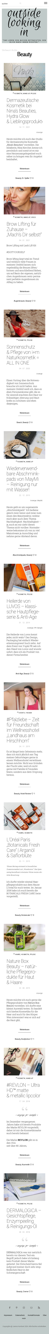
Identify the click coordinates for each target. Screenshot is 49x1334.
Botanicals (25, 915)
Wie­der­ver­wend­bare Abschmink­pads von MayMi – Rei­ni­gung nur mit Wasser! (23, 479)
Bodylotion (25, 1039)
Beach (19, 422)
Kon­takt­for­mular (34, 1315)
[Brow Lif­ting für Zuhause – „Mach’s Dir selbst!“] (24, 201)
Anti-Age (19, 674)
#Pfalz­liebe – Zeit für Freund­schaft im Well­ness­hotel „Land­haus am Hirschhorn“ (23, 730)
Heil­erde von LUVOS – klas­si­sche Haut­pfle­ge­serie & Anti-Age (23, 609)
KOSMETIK (18, 93)
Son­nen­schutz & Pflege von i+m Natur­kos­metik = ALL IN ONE (23, 355)
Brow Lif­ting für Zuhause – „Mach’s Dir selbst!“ (24, 229)
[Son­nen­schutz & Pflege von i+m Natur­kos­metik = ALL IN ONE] (24, 323)
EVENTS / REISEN (25, 713)
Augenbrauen (19, 301)
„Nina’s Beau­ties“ (15, 144)
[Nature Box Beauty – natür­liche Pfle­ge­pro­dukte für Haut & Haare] (24, 938)
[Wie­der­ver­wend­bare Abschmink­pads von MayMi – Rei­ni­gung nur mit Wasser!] (24, 445)
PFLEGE (33, 93)
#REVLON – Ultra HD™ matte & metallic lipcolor (23, 1090)
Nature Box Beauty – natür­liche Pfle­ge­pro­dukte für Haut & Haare (22, 971)
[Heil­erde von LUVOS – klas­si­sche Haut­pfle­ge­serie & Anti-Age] (24, 577)
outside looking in (24, 23)
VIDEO (33, 217)
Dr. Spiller (25, 178)
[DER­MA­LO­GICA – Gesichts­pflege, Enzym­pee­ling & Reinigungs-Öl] (24, 1187)
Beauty (18, 178)
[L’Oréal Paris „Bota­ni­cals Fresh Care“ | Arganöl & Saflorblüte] (24, 816)
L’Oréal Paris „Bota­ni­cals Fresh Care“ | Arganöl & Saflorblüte (23, 847)
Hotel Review (25, 794)
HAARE (21, 833)
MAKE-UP (26, 93)
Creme (25, 1292)
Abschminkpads (19, 555)
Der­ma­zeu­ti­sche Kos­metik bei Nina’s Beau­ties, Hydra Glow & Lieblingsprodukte (25, 110)
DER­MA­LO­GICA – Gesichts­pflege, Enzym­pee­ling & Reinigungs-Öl (24, 1218)
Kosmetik (26, 1165)
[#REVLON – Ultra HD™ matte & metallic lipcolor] (24, 1061)
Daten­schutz (20, 1315)
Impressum (8, 1315)
